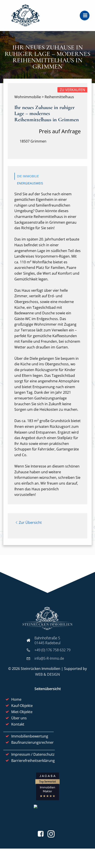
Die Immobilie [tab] (28, 176)
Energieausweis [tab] (30, 183)
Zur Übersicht (30, 522)
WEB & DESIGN (47, 674)
